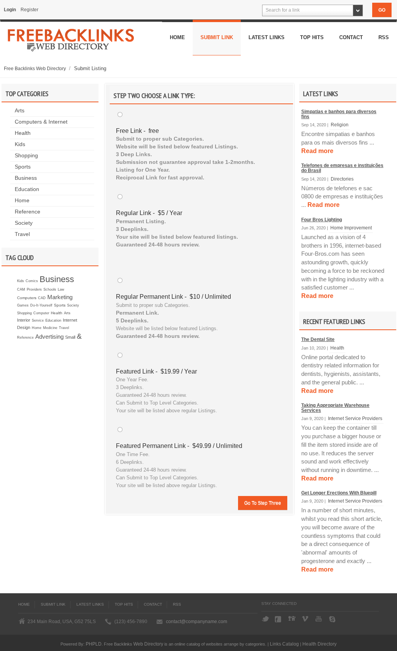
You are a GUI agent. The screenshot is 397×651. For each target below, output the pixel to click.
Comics (32, 281)
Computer (41, 313)
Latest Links (267, 37)
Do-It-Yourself (41, 305)
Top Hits (312, 37)
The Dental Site (318, 339)
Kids (20, 144)
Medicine (50, 328)
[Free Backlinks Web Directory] (71, 43)
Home (177, 37)
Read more (317, 151)
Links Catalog (284, 643)
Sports (23, 167)
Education (27, 189)
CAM (21, 289)
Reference (27, 212)
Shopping (26, 155)
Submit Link (216, 37)
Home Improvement (351, 227)
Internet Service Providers (355, 418)
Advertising (49, 336)
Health (23, 133)
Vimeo (306, 619)
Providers (34, 289)
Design (23, 327)
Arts (19, 111)
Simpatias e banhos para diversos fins (338, 114)
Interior (23, 320)
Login (10, 9)
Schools (49, 289)
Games (23, 305)
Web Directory (148, 643)
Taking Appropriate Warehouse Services (335, 408)
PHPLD (94, 643)
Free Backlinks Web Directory (35, 68)
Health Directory (319, 643)
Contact (351, 37)
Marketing (59, 297)
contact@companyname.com (196, 621)
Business (26, 178)
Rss (383, 37)
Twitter (265, 619)
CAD (42, 298)
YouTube (319, 619)
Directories (342, 178)
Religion (340, 124)
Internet (70, 320)
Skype (333, 619)
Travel (22, 234)
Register (29, 9)
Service (38, 320)
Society (24, 223)
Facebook (279, 619)
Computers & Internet (41, 122)
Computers (26, 298)
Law (61, 289)
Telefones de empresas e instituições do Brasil (342, 168)
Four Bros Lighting (321, 219)
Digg (292, 619)
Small (70, 337)
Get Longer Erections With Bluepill (338, 493)
